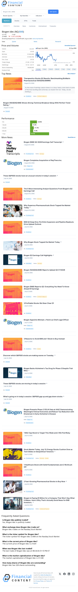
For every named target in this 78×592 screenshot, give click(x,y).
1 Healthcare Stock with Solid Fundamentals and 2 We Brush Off (48, 466)
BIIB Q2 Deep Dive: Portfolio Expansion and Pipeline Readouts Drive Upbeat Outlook (49, 223)
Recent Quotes (7, 16)
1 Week (44, 69)
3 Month (57, 69)
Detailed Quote (70, 45)
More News (71, 73)
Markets (7, 21)
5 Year (74, 69)
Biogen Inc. (29, 166)
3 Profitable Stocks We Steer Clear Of (39, 303)
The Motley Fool (29, 153)
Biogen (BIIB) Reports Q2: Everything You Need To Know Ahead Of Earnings (46, 288)
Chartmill (7, 111)
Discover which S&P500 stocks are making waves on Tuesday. (29, 355)
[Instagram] (73, 578)
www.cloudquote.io (46, 575)
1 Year (63, 69)
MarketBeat (28, 263)
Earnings (42, 153)
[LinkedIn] (69, 578)
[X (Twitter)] (60, 578)
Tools (34, 21)
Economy (42, 458)
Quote (14, 41)
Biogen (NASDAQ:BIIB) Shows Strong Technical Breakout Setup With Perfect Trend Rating (36, 104)
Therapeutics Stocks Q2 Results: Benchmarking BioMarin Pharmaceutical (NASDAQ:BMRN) (47, 79)
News (24, 26)
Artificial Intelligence (41, 96)
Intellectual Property (44, 508)
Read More (71, 137)
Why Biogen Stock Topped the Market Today (43, 242)
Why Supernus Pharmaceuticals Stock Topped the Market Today (47, 206)
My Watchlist (24, 16)
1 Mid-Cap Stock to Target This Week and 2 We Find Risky (47, 433)
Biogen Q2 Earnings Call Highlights (39, 255)
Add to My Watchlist (37, 38)
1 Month (51, 69)
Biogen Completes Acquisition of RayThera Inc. (43, 160)
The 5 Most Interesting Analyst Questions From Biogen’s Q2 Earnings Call (48, 190)
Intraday (38, 69)
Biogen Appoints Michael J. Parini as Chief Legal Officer (46, 320)
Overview (16, 26)
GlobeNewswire (29, 169)
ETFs (25, 21)
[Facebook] (64, 578)
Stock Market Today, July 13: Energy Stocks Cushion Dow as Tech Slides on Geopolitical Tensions (48, 450)
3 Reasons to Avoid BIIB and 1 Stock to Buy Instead (44, 339)
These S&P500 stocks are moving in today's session (25, 384)
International (43, 26)
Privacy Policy (39, 581)
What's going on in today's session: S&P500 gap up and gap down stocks (33, 397)
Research (58, 41)
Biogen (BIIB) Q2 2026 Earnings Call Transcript (44, 142)
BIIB (21, 31)
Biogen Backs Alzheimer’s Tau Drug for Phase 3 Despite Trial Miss (48, 369)
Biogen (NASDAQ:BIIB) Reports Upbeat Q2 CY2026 (44, 270)
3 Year (68, 69)
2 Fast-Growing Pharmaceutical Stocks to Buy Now (45, 481)
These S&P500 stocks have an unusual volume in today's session (30, 176)
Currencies (32, 26)
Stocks (17, 21)
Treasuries (53, 26)
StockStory (28, 96)
